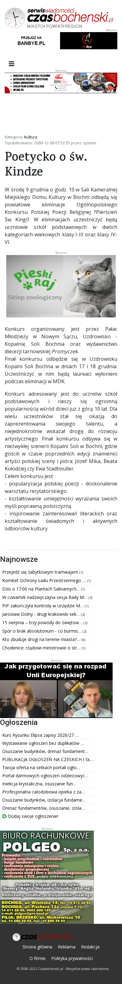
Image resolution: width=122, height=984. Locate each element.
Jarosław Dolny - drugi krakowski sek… (41, 614)
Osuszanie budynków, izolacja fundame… (44, 800)
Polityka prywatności (72, 958)
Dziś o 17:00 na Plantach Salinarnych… (41, 589)
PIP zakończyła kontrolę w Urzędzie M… (43, 606)
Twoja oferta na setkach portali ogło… (41, 767)
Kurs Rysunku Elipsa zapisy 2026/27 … (40, 735)
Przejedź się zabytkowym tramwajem (40, 572)
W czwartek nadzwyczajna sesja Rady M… (45, 597)
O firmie (37, 958)
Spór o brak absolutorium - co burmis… (42, 631)
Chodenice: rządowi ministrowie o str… (42, 648)
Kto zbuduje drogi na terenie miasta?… (41, 639)
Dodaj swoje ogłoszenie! (32, 816)
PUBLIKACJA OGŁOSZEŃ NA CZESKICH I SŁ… (48, 759)
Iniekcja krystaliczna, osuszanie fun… (39, 784)
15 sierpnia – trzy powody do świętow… (43, 622)
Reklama (66, 947)
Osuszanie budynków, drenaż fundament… (45, 751)
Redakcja (90, 947)
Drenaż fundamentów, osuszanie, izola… (43, 808)
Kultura (30, 137)
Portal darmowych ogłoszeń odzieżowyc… (45, 776)
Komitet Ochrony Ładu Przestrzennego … (44, 580)
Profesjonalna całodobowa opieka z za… (43, 792)
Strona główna (37, 947)
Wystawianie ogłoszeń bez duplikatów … (43, 743)
